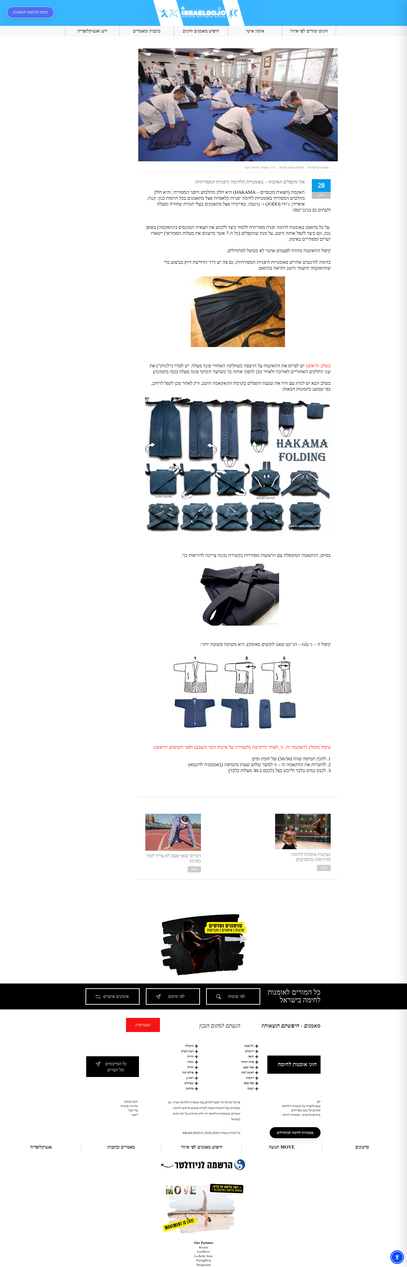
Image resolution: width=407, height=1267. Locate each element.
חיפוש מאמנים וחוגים (201, 30)
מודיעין (190, 1088)
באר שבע (248, 1067)
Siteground (203, 1265)
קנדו (247, 167)
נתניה (190, 1062)
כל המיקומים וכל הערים (115, 1066)
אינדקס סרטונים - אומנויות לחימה (301, 1115)
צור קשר (133, 1110)
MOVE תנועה (282, 1147)
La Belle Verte (204, 1256)
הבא (194, 869)
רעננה (250, 1088)
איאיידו (264, 167)
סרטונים (362, 1147)
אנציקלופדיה (41, 1147)
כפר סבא (249, 1083)
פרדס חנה (188, 1072)
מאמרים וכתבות (121, 1147)
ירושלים (249, 1051)
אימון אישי (255, 30)
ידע (319, 1101)
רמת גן (190, 1078)
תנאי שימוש (131, 1101)
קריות (190, 1056)
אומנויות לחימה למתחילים (295, 1133)
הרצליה (189, 1046)
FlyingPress (203, 1260)
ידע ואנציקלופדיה (92, 30)
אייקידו (255, 167)
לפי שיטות (236, 996)
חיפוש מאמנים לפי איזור (201, 1147)
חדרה (190, 1067)
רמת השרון (187, 1051)
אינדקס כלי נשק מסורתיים (306, 1110)
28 (321, 185)
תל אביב (249, 1046)
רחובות (250, 1078)
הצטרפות (143, 1025)
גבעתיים (189, 1083)
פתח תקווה (247, 1062)
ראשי (135, 1115)
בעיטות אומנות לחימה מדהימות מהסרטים (311, 857)
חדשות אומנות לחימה (291, 167)
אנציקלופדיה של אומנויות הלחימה (301, 1106)
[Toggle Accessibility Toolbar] (397, 1257)
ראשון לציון (247, 1072)
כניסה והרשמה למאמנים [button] (30, 12)
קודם (324, 868)
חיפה (251, 1056)
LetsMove (203, 1251)
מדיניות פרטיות (129, 1106)
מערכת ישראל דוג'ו (318, 167)
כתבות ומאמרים (146, 30)
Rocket (203, 1247)
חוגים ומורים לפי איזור (309, 30)
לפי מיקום (176, 996)
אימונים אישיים (116, 996)
